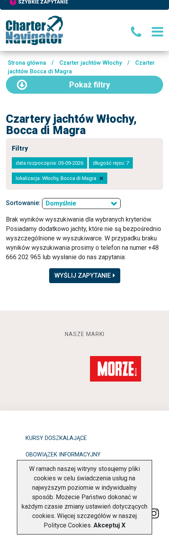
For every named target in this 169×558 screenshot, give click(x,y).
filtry (89, 84)
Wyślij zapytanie (82, 275)
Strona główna (27, 63)
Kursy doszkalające (56, 438)
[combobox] (81, 203)
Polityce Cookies (67, 525)
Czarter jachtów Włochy (90, 63)
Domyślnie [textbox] (61, 203)
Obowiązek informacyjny (63, 454)
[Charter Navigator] (34, 30)
